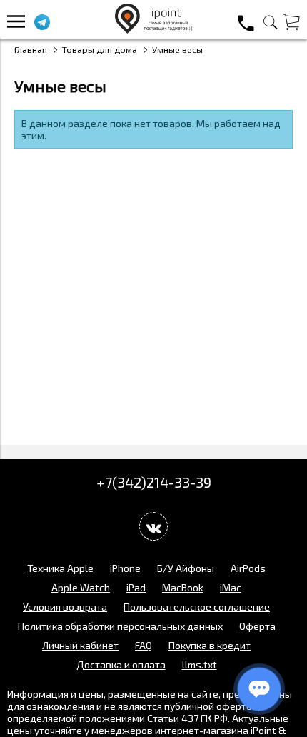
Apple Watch (80, 587)
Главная (30, 49)
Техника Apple (60, 568)
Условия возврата (65, 607)
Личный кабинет (80, 645)
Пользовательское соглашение (197, 607)
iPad (136, 587)
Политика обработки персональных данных (120, 626)
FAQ (143, 645)
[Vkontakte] (153, 526)
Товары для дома (99, 49)
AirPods (248, 568)
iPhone (125, 568)
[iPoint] (153, 30)
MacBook (182, 587)
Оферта (257, 626)
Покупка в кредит (209, 645)
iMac (230, 587)
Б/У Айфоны (185, 568)
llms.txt (199, 664)
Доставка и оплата (121, 664)
